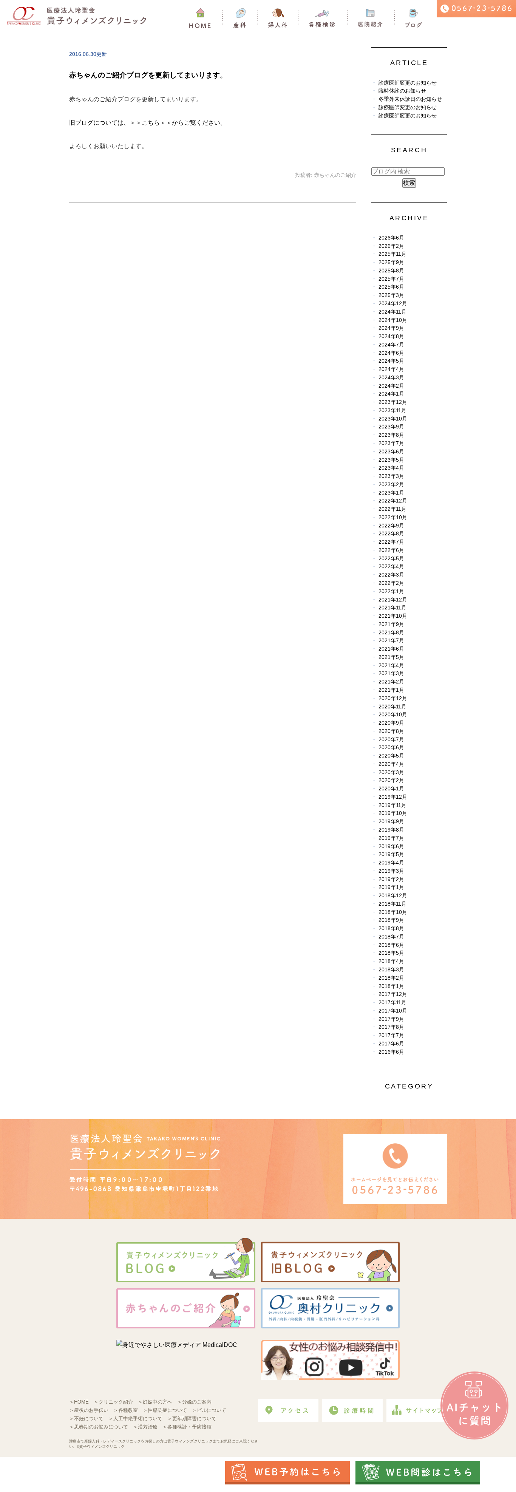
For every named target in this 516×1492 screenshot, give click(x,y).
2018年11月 (392, 904)
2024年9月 (391, 328)
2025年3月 (391, 295)
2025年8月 (391, 271)
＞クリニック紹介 (113, 1402)
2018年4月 (391, 961)
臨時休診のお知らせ (402, 91)
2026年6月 (391, 238)
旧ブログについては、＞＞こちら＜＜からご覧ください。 (147, 122)
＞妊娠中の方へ (155, 1402)
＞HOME (79, 1402)
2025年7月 (391, 279)
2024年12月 (393, 303)
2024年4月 (391, 369)
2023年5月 (391, 460)
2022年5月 (391, 558)
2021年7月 (391, 640)
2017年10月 (393, 1011)
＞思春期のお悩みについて (98, 1427)
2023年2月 (391, 484)
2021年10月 (393, 616)
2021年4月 (391, 665)
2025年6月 (391, 287)
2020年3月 (391, 772)
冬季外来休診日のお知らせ (410, 99)
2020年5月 (391, 756)
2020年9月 (391, 723)
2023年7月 (391, 443)
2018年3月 (391, 970)
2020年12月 (393, 698)
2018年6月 (391, 945)
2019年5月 (391, 854)
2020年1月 (391, 789)
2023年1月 (391, 493)
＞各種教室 (125, 1410)
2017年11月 (392, 1002)
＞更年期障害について (191, 1418)
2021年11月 (392, 608)
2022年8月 (391, 534)
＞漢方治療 (145, 1427)
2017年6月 (391, 1044)
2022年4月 (391, 566)
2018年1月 (391, 986)
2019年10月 (393, 813)
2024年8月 (391, 336)
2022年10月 (393, 517)
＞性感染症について (165, 1410)
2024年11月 (392, 312)
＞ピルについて (209, 1410)
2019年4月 (391, 863)
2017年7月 (391, 1035)
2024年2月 (391, 386)
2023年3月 (391, 476)
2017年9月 (391, 1019)
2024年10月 (393, 320)
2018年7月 (391, 937)
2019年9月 (391, 821)
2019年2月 (391, 879)
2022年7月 (391, 542)
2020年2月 (391, 780)
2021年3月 (391, 673)
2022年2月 (391, 583)
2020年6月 (391, 747)
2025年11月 (392, 254)
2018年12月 (393, 895)
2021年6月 (391, 649)
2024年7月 (391, 345)
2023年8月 (391, 435)
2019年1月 (391, 887)
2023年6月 (391, 452)
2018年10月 (393, 912)
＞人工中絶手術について (135, 1418)
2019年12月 (393, 797)
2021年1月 (391, 690)
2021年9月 (391, 624)
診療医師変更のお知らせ (408, 83)
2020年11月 (392, 707)
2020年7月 (391, 739)
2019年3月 (391, 871)
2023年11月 (392, 410)
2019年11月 (392, 805)
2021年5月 (391, 657)
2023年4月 (391, 468)
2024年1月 (391, 394)
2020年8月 (391, 731)
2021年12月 (393, 600)
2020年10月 (393, 714)
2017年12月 (393, 994)
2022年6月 (391, 550)
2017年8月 (391, 1027)
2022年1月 (391, 591)
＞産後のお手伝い (88, 1410)
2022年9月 (391, 526)
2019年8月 (391, 830)
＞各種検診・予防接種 (187, 1427)
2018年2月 (391, 978)
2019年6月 (391, 846)
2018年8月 (391, 928)
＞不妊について (86, 1418)
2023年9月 (391, 427)
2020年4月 (391, 764)
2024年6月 (391, 353)
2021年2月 (391, 682)
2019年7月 (391, 838)
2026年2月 (391, 246)
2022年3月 (391, 575)
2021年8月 (391, 632)
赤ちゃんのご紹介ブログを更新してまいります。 (148, 75)
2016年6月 (391, 1052)
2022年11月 (392, 509)
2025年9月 (391, 262)
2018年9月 (391, 920)
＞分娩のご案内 (194, 1402)
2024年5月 (391, 361)
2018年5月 (391, 953)
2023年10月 (393, 419)
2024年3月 (391, 377)
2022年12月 (393, 501)
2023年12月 (393, 402)
